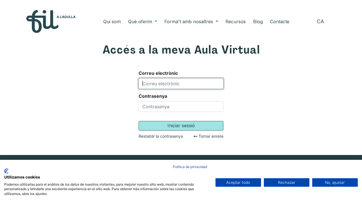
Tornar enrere (210, 136)
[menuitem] (112, 21)
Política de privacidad (190, 167)
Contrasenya (153, 96)
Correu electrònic (158, 73)
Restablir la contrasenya (161, 136)
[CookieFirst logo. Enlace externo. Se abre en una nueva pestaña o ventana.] (6, 171)
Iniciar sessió (181, 125)
